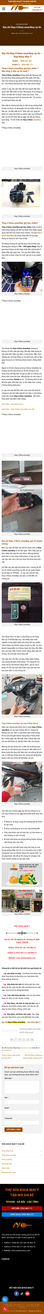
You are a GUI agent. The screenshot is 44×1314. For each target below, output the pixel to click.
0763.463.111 (27, 65)
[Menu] (4, 8)
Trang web (8, 1118)
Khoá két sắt (7, 1164)
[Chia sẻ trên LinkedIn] (32, 1040)
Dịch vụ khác (7, 1159)
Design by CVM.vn (35, 1311)
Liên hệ (22, 1308)
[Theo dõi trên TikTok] (22, 1293)
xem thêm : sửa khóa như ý (12, 404)
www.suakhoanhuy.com (26, 958)
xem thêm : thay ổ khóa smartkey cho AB (18, 409)
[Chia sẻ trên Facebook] (16, 1040)
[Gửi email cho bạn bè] (24, 1040)
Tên (6, 1098)
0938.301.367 (26, 61)
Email (7, 1108)
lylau (31, 33)
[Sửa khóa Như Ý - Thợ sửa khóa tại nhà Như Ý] (19, 8)
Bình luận (8, 1078)
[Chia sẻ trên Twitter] (20, 1040)
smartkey (37, 120)
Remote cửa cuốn (9, 1172)
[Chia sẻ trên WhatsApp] (12, 1040)
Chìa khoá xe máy (9, 1155)
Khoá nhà (5, 1168)
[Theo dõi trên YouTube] (27, 1293)
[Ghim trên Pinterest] (28, 1040)
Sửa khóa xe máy (22, 24)
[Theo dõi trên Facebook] (16, 1293)
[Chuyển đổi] (41, 1151)
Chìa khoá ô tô (7, 1151)
